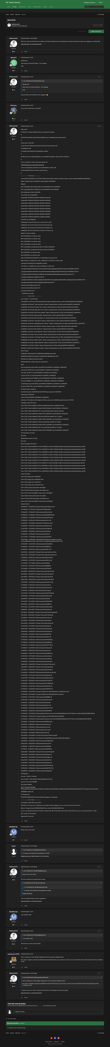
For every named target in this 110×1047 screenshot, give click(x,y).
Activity (45, 6)
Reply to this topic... (20, 1011)
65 (14, 70)
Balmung (13, 105)
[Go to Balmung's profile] (13, 110)
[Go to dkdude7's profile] (13, 63)
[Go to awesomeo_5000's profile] (13, 959)
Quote (25, 51)
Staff (29, 6)
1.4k (14, 118)
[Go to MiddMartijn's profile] (13, 832)
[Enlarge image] (47, 94)
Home (8, 6)
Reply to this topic (96, 31)
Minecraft (24, 26)
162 (14, 51)
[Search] (102, 7)
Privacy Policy (48, 1041)
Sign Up (100, 2)
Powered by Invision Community (55, 1044)
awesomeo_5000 (13, 954)
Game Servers (22, 6)
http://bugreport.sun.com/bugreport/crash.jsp (33, 165)
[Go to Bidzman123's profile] (9, 25)
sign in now (40, 1005)
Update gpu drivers (26, 856)
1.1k (14, 967)
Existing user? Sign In (89, 2)
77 (14, 840)
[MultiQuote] (22, 52)
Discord (51, 6)
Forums (14, 6)
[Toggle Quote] (23, 81)
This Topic (96, 6)
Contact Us (56, 1041)
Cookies (63, 1041)
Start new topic (82, 31)
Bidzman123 (13, 38)
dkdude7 (13, 57)
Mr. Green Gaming (13, 2)
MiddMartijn (13, 827)
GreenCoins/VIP (37, 6)
